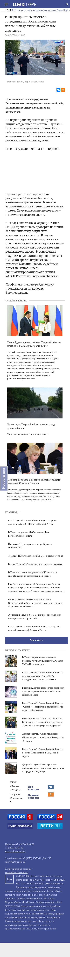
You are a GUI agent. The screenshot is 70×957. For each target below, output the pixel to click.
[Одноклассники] (63, 90)
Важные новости (33, 796)
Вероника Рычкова (34, 81)
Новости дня (3, 478)
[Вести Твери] (25, 4)
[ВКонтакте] (58, 90)
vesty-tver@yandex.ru (15, 861)
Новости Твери (15, 81)
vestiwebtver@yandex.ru (16, 872)
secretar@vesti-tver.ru (15, 851)
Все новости (36, 640)
